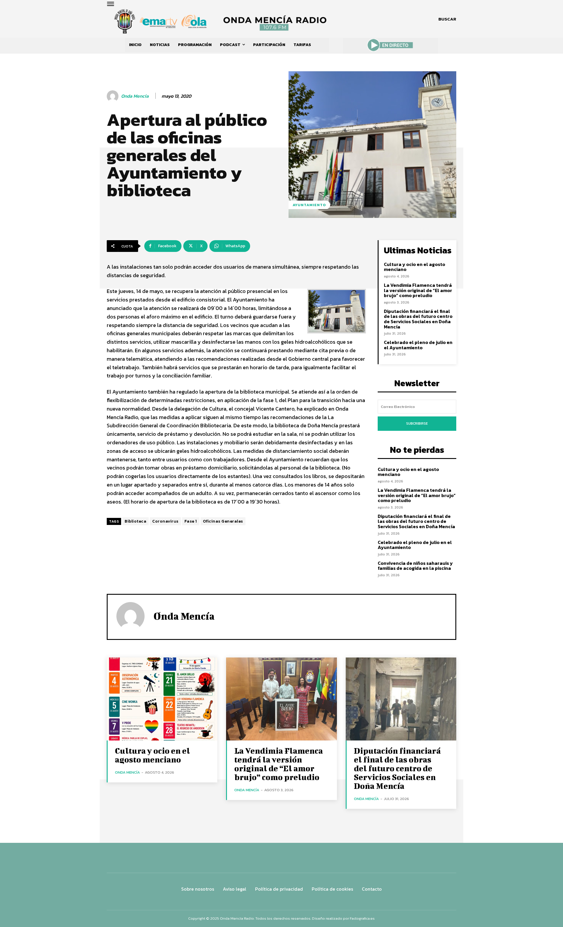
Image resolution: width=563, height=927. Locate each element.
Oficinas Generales (223, 521)
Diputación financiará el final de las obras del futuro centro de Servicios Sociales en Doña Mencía (418, 319)
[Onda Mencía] (113, 96)
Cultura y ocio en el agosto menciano (414, 267)
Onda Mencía (135, 96)
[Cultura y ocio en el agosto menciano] (162, 698)
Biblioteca (135, 521)
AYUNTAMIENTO (309, 205)
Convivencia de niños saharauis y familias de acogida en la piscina (415, 566)
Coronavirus (165, 521)
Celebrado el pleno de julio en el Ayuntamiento (418, 345)
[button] (447, 19)
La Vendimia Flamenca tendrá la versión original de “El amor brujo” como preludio (418, 290)
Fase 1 (190, 521)
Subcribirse (417, 423)
